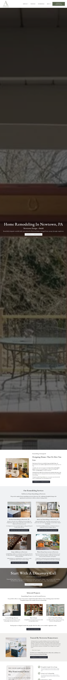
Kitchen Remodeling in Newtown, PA (19, 519)
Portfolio (33, 3)
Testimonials (41, 3)
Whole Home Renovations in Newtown (47, 552)
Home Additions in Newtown (19, 552)
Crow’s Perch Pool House (55, 618)
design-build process (43, 477)
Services (25, 3)
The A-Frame (33, 618)
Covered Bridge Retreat (11, 618)
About (48, 3)
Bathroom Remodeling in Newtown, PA (47, 519)
